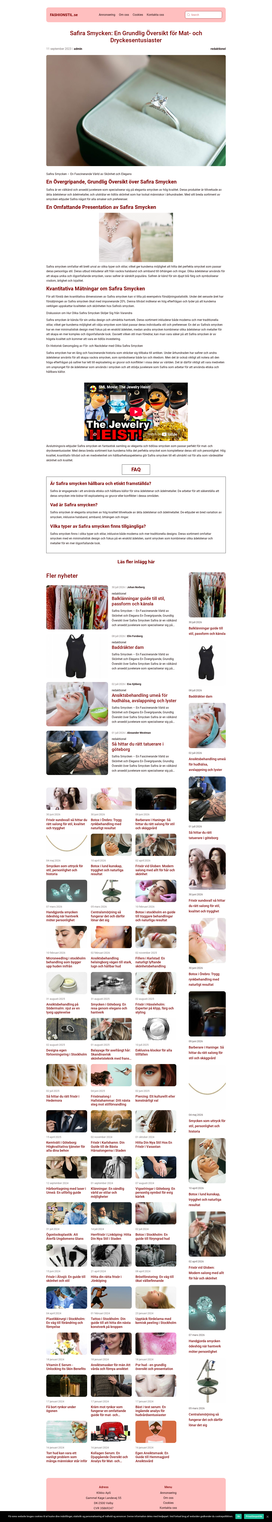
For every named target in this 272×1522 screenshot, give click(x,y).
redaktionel (218, 49)
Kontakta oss (155, 14)
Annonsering (107, 14)
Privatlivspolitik (254, 1516)
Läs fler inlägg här (136, 561)
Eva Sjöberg (134, 684)
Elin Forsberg (135, 636)
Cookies (138, 14)
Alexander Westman (139, 732)
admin (78, 49)
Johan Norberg (136, 587)
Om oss (124, 14)
